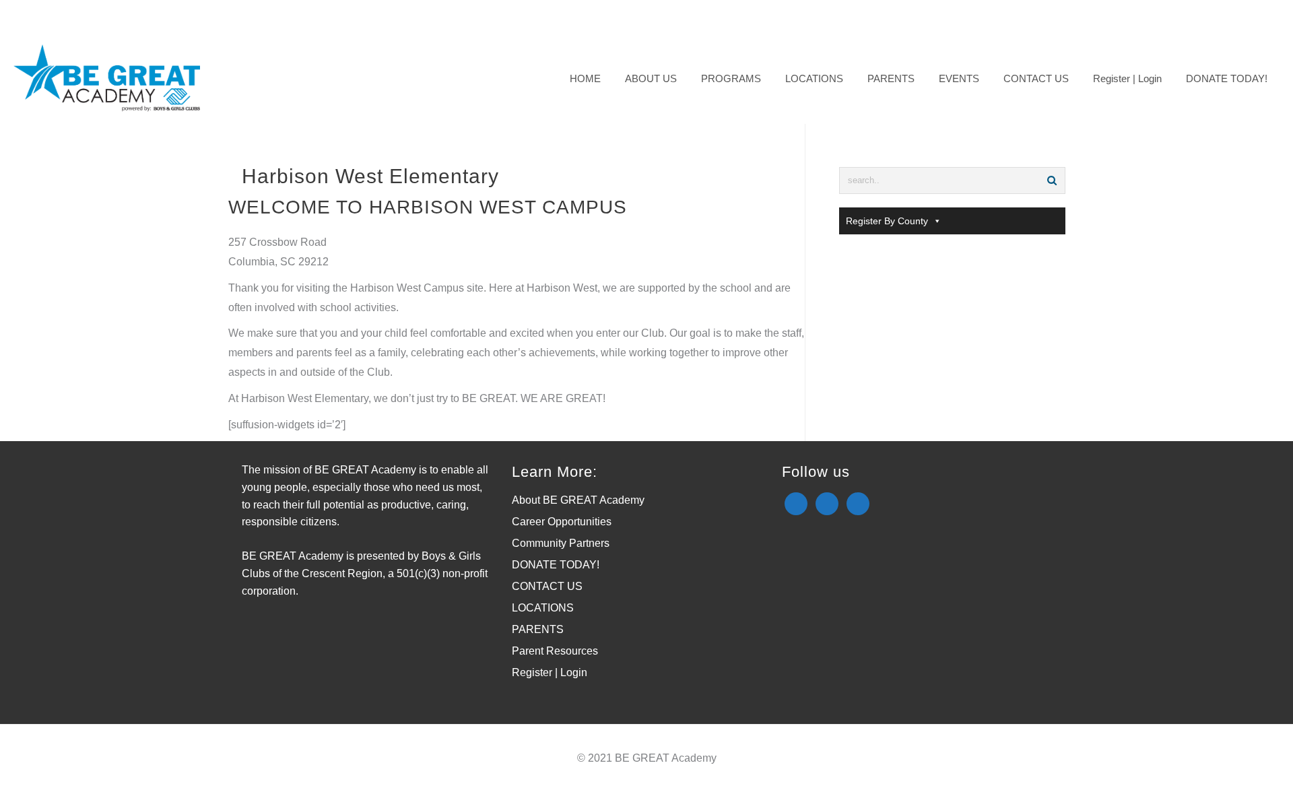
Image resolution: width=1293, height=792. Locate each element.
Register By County (887, 221)
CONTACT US (547, 586)
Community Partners (560, 543)
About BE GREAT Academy (578, 500)
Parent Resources (555, 651)
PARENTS (538, 629)
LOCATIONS (543, 608)
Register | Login (549, 672)
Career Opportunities (561, 521)
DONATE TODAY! (555, 564)
